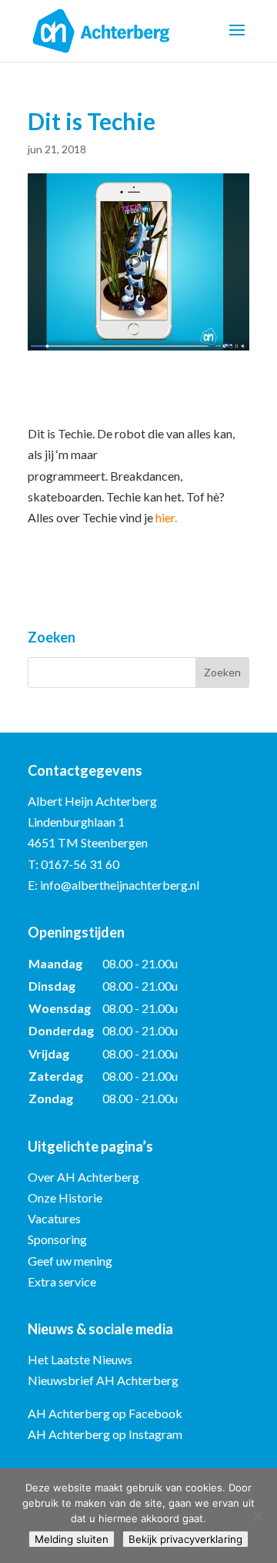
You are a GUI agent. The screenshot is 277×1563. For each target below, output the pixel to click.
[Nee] (257, 1516)
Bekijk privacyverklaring (185, 1539)
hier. (166, 517)
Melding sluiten (71, 1539)
